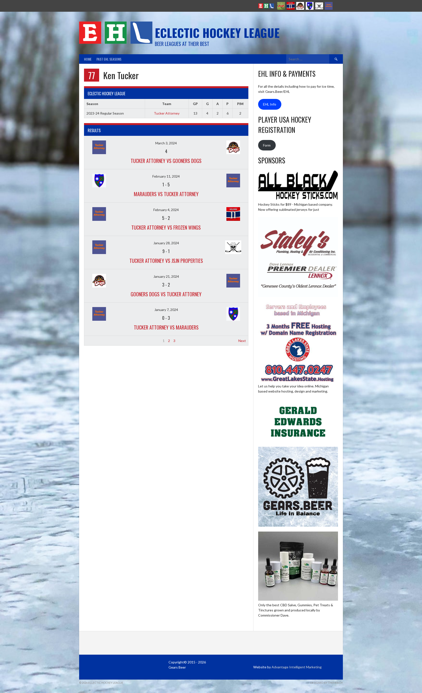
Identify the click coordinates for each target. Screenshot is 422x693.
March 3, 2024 (166, 143)
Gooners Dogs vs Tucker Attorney (166, 294)
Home (88, 59)
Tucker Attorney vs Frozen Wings (166, 227)
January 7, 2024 (166, 310)
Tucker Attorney (166, 113)
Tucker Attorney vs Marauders (166, 327)
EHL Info (269, 104)
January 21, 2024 (166, 276)
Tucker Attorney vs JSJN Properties (166, 260)
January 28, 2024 (166, 243)
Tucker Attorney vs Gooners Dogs (166, 160)
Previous (93, 341)
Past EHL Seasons (108, 59)
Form (267, 145)
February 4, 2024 (166, 210)
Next (242, 341)
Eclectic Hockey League (217, 32)
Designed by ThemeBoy (326, 682)
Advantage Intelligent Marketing (297, 667)
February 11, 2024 (166, 176)
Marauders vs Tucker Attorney (166, 194)
